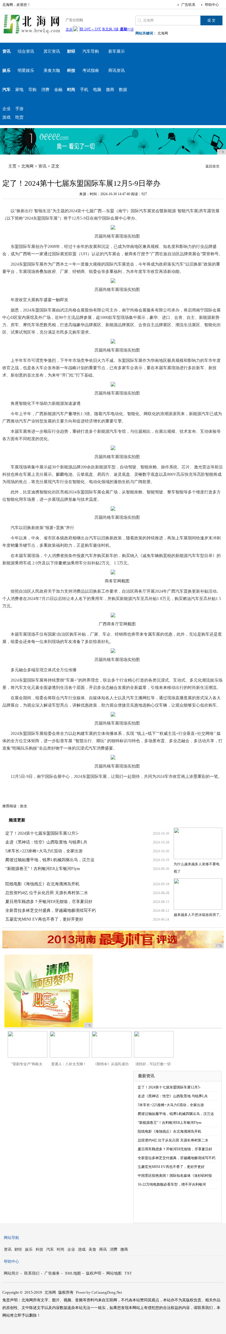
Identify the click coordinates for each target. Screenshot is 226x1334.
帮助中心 (212, 5)
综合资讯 (26, 51)
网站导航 (11, 1237)
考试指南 (90, 70)
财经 (18, 1249)
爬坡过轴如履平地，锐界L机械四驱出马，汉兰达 (49, 860)
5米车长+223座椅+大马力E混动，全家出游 (44, 851)
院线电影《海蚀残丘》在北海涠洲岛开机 (42, 884)
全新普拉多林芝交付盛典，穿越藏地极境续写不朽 (50, 910)
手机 (84, 89)
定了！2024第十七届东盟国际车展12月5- (42, 833)
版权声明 (93, 1273)
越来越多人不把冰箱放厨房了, (197, 915)
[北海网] (31, 34)
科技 (39, 1249)
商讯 (103, 1249)
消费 (45, 89)
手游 (19, 109)
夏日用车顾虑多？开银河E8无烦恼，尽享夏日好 (48, 901)
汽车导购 (90, 51)
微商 (110, 89)
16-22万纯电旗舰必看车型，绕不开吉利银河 (172, 1184)
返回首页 (212, 166)
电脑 (97, 89)
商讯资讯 (116, 70)
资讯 (42, 166)
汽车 (50, 1249)
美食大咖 (52, 70)
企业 (6, 109)
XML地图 (73, 1273)
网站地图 (114, 1273)
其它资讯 (52, 51)
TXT (128, 1273)
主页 (12, 166)
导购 (32, 89)
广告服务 (52, 1273)
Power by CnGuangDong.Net (99, 1292)
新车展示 (116, 51)
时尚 (60, 1249)
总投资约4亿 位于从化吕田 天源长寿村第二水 (46, 893)
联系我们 (31, 1273)
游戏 (6, 117)
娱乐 (29, 1249)
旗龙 (23, 806)
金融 (58, 89)
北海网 (162, 33)
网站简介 (11, 1273)
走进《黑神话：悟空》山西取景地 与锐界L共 (46, 842)
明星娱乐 (26, 70)
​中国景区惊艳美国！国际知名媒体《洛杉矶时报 (175, 1176)
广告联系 (188, 5)
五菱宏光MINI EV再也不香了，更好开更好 (44, 919)
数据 (123, 89)
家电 (19, 89)
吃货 (19, 117)
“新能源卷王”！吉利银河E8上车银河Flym (42, 868)
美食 (92, 1249)
